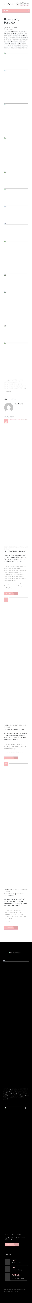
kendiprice (9, 29)
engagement (9, 583)
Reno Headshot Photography (14, 729)
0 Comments (24, 547)
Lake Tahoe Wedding (14, 574)
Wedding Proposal (9, 587)
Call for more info (16, 1262)
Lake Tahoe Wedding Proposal (14, 551)
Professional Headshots (12, 744)
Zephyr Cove (12, 580)
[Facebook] (6, 1296)
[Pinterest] (17, 1296)
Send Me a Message (17, 1270)
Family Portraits (8, 382)
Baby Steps (20, 380)
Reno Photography (17, 746)
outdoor (14, 585)
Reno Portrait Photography (19, 388)
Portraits (8, 391)
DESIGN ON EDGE (13, 1291)
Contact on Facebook (18, 1278)
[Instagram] (13, 1296)
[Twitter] (10, 1296)
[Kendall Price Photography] (16, 4)
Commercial (9, 752)
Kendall (8, 549)
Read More (9, 593)
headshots (16, 752)
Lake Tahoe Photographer (16, 570)
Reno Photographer (17, 386)
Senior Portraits (8, 918)
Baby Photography (11, 380)
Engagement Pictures (12, 566)
